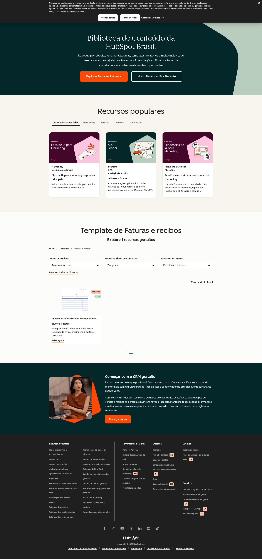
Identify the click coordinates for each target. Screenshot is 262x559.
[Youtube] (122, 529)
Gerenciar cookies (150, 18)
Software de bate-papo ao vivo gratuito (96, 491)
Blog (155, 479)
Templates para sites (132, 488)
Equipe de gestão (160, 460)
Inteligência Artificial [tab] (66, 122)
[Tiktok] (157, 529)
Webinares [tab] (136, 122)
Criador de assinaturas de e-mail (135, 457)
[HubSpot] (131, 538)
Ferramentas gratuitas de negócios (134, 481)
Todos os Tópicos (59, 258)
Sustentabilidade (163, 484)
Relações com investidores (164, 472)
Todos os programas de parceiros (197, 489)
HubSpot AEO (55, 459)
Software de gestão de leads (61, 517)
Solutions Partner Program (194, 494)
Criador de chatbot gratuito (95, 484)
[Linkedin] (140, 529)
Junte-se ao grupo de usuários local (196, 457)
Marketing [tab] (89, 122)
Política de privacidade (114, 548)
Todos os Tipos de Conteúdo (121, 258)
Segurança (136, 548)
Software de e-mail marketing (62, 512)
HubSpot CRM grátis (58, 464)
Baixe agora (58, 340)
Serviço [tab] (120, 122)
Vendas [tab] (104, 122)
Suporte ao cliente (191, 450)
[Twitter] (131, 529)
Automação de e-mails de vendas (60, 500)
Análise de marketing (92, 498)
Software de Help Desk (93, 469)
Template (64, 248)
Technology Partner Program (195, 501)
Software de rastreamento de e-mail (63, 491)
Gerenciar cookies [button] (185, 548)
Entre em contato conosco (164, 489)
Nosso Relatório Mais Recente (157, 76)
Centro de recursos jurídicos (82, 548)
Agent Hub (54, 479)
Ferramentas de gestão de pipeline (94, 452)
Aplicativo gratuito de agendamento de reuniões (60, 471)
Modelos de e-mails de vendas (96, 464)
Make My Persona (130, 450)
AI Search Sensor (130, 464)
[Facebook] (105, 529)
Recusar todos (130, 18)
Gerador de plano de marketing (132, 471)
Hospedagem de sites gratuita (96, 512)
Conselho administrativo (163, 465)
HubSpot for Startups (194, 509)
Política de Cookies (75, 12)
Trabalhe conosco (163, 455)
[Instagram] (113, 529)
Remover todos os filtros (62, 272)
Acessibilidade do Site (158, 548)
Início (52, 248)
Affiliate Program (193, 514)
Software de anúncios (58, 507)
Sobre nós (157, 450)
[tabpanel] (131, 165)
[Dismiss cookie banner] (259, 3)
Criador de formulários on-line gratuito (96, 476)
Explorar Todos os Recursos (103, 76)
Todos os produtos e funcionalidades (58, 452)
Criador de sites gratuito (93, 459)
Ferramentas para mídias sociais (63, 484)
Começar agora (118, 419)
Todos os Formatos (172, 258)
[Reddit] (149, 529)
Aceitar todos (108, 18)
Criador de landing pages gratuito (94, 505)
